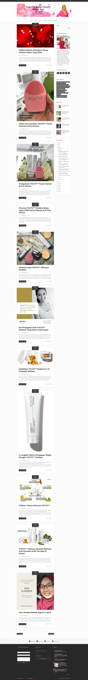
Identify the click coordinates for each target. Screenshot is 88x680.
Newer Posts (19, 633)
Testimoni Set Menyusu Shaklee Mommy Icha (66, 125)
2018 (58, 147)
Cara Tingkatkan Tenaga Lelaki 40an (60, 651)
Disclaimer (56, 20)
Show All (68, 674)
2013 (58, 186)
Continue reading (22, 65)
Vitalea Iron (58, 94)
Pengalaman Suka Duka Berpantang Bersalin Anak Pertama (65, 112)
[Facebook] (58, 73)
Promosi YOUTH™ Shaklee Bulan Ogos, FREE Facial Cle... (64, 159)
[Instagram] (61, 73)
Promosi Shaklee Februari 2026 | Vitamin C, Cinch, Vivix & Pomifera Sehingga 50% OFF (62, 665)
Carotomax (59, 83)
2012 (58, 188)
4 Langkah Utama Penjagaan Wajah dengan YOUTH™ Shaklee (35, 456)
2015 (58, 183)
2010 (58, 191)
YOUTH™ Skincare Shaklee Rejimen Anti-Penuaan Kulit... (63, 173)
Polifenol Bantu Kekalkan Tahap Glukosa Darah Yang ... (63, 152)
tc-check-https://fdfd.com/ (59, 660)
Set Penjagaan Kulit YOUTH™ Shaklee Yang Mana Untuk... (63, 164)
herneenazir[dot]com (58, 654)
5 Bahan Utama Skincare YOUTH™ (34, 505)
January (59, 179)
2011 (58, 189)
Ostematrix (64, 90)
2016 (58, 181)
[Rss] (69, 73)
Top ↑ (69, 678)
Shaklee (39, 20)
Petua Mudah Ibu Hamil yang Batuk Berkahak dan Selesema (66, 118)
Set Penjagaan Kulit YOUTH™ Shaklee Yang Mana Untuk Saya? (33, 328)
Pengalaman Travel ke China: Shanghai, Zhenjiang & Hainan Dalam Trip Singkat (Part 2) (60, 656)
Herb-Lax (58, 87)
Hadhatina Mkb (24, 55)
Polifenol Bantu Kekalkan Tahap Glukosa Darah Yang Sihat (33, 51)
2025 (58, 142)
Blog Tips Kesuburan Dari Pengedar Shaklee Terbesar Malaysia (60, 670)
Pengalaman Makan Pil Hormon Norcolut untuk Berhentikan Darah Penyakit (66, 132)
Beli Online (50, 20)
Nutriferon (63, 88)
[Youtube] (63, 73)
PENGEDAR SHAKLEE (58, 650)
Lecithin (67, 87)
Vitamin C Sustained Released (62, 95)
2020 (58, 144)
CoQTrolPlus (64, 83)
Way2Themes (25, 678)
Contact (63, 678)
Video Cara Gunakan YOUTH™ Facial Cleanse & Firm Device (35, 125)
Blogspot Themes (35, 678)
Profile (35, 20)
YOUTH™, (28, 215)
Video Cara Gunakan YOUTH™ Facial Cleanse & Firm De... (63, 154)
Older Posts (51, 633)
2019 (58, 145)
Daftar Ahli (45, 20)
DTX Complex (66, 84)
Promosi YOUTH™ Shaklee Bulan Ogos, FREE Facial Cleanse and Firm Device (35, 210)
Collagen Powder (60, 84)
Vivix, (27, 55)
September (60, 148)
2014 (58, 184)
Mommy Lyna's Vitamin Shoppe (60, 659)
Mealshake (58, 88)
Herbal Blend (63, 87)
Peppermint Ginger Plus (61, 91)
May (59, 177)
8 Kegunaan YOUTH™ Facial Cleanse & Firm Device (63, 157)
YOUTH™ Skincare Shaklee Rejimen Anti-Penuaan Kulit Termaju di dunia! (35, 551)
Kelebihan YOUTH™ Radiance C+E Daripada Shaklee (34, 370)
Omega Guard (59, 90)
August (59, 150)
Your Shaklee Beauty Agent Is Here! (35, 612)
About (67, 678)
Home (18, 0)
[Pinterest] (66, 73)
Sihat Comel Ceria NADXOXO (59, 662)
